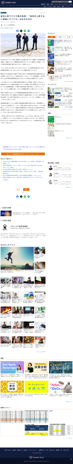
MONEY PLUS (3, 9)
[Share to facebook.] (17, 31)
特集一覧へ (68, 138)
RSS (61, 450)
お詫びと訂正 (66, 450)
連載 (48, 4)
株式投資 (6, 27)
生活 (45, 6)
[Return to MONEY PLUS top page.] (8, 2)
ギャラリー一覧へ (67, 438)
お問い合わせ (52, 450)
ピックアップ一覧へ (66, 109)
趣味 (63, 6)
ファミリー (68, 6)
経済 (11, 27)
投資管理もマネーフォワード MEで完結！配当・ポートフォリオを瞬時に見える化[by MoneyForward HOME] (24, 148)
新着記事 (43, 4)
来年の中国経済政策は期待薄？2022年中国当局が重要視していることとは (22, 175)
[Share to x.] (21, 31)
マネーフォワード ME (36, 452)
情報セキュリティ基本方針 (22, 450)
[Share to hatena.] (28, 31)
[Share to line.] (25, 31)
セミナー (57, 4)
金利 (2, 27)
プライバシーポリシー (33, 450)
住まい (58, 6)
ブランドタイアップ (66, 4)
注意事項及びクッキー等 (43, 450)
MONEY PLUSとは (8, 450)
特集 (52, 4)
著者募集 (57, 450)
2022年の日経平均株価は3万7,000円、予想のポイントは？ (18, 169)
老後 (54, 6)
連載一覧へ (68, 401)
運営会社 (14, 450)
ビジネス (49, 6)
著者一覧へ (68, 187)
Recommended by (39, 351)
